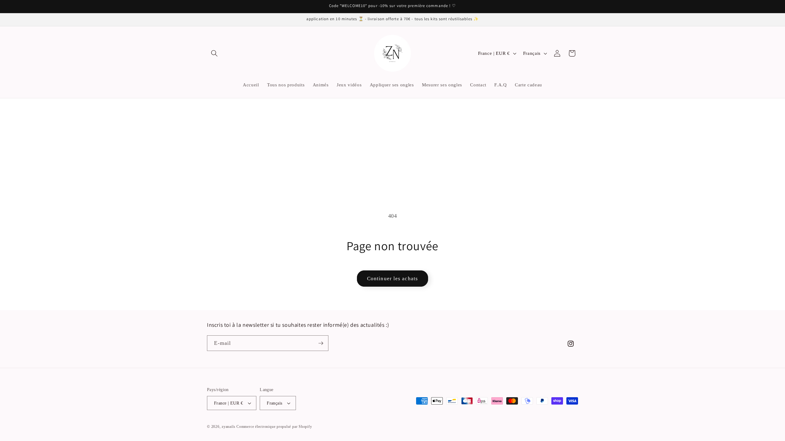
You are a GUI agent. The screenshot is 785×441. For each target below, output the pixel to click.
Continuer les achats (392, 278)
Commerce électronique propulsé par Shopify (274, 426)
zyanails (228, 426)
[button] (214, 53)
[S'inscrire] (320, 343)
